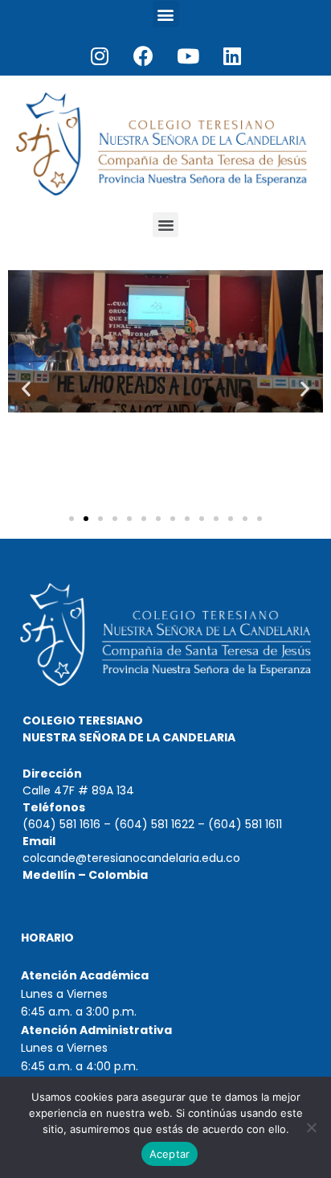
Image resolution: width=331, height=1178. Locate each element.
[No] (311, 1127)
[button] (166, 14)
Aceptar (169, 1153)
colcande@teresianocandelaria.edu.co (131, 858)
